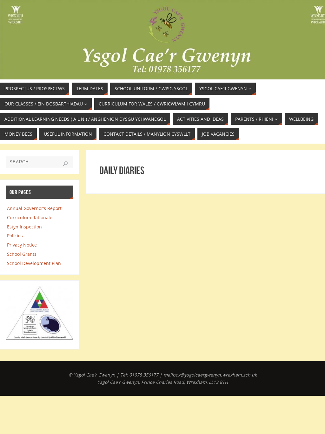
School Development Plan (34, 263)
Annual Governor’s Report (34, 208)
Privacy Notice (22, 245)
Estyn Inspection (24, 227)
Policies (15, 236)
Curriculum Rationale (29, 217)
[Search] (65, 163)
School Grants (21, 254)
